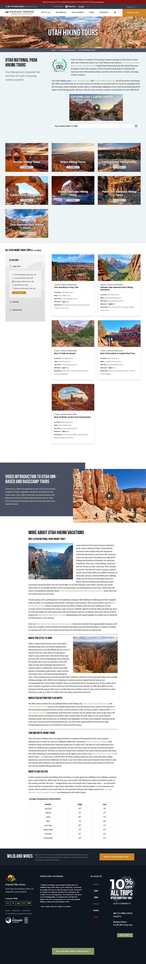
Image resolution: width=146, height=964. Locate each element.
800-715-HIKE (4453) (15, 6)
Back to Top (124, 935)
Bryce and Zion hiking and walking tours (54, 624)
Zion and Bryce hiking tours (95, 703)
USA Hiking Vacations (67, 50)
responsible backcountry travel (51, 615)
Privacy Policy (16, 910)
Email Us (117, 916)
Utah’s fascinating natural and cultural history (80, 590)
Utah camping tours (81, 80)
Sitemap (7, 910)
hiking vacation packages (96, 741)
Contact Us (130, 7)
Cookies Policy (26, 910)
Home (53, 50)
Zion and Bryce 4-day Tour (103, 753)
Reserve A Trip (133, 12)
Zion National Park (130, 62)
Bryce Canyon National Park (83, 65)
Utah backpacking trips (104, 80)
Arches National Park (37, 706)
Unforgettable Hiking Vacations (22, 14)
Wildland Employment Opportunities (72, 951)
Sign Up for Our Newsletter (116, 857)
